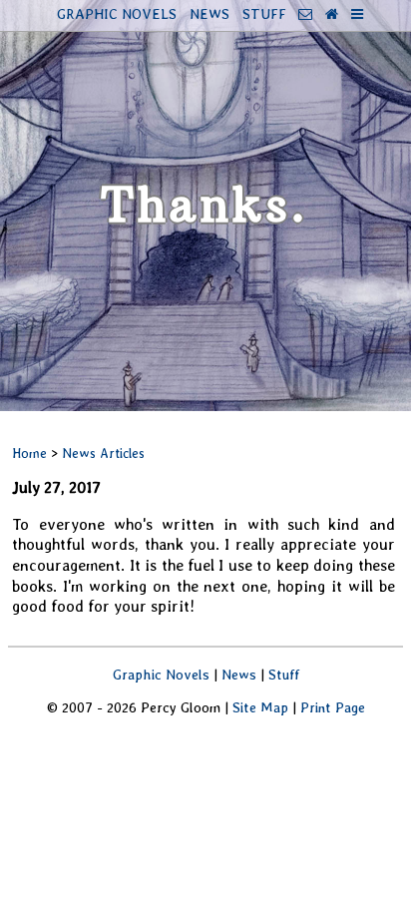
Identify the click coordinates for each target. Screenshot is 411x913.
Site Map (260, 706)
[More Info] (357, 13)
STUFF (264, 13)
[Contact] (305, 13)
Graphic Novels (161, 674)
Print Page (332, 706)
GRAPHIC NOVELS (117, 13)
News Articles (103, 453)
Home (29, 453)
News (238, 674)
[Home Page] (331, 13)
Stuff (283, 674)
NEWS (209, 13)
